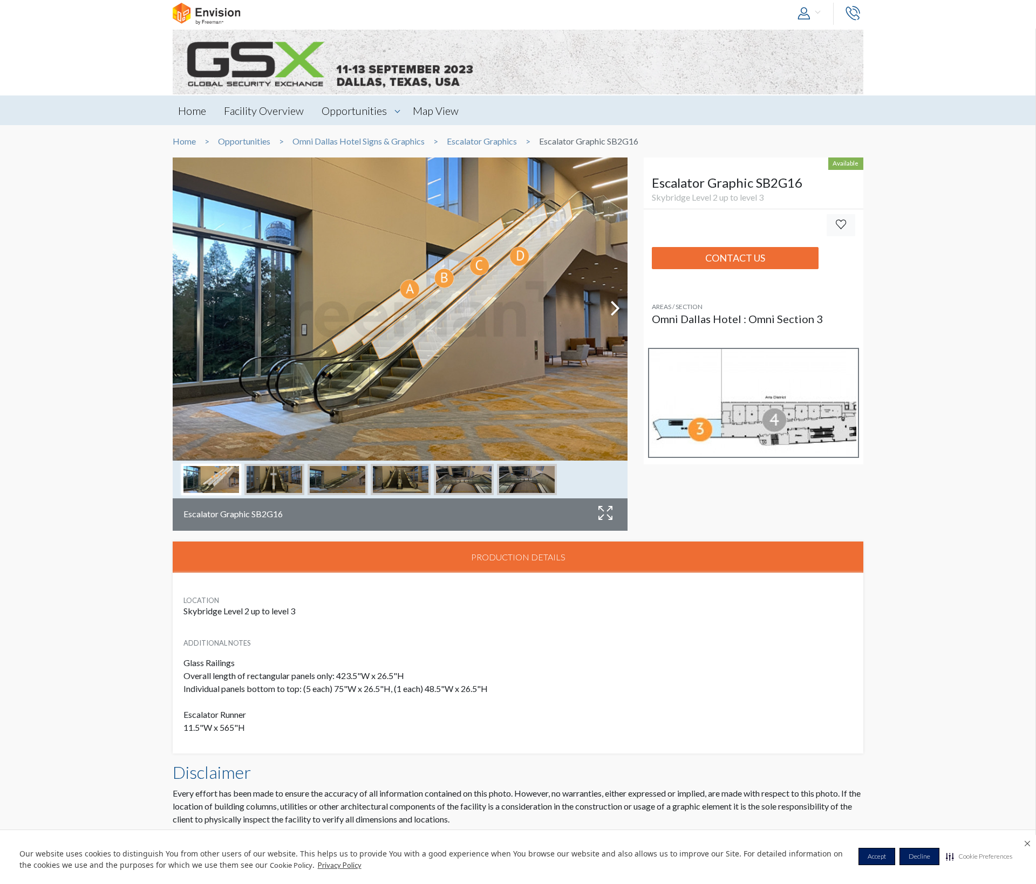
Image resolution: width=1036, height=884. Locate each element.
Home (192, 110)
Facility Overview (264, 110)
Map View (436, 110)
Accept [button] (877, 856)
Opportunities (354, 110)
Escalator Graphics (482, 141)
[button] (979, 856)
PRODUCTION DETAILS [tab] (518, 557)
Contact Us (735, 258)
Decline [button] (919, 856)
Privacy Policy (340, 865)
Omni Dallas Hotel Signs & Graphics (358, 141)
